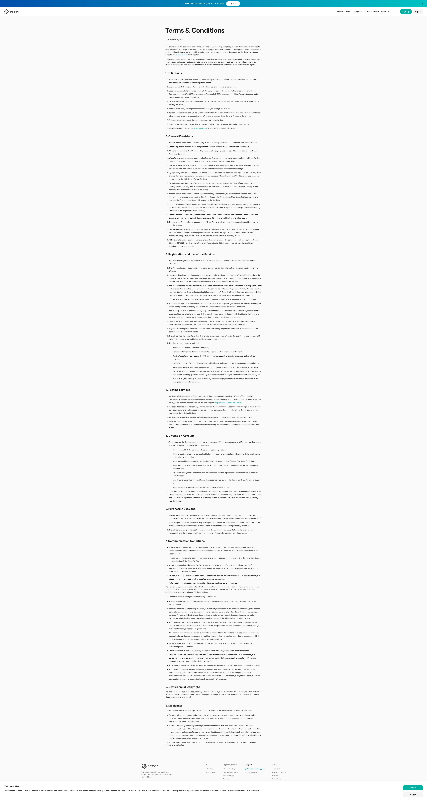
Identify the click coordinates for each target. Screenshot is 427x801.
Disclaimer (275, 776)
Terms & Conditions (279, 772)
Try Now (233, 3)
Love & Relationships (230, 772)
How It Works (211, 772)
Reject (413, 794)
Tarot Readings (228, 776)
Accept (413, 787)
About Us (209, 769)
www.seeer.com (180, 55)
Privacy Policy (276, 769)
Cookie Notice (255, 791)
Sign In (418, 11)
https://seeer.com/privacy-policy (228, 403)
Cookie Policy (276, 779)
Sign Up (406, 11)
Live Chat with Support (255, 769)
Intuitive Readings (229, 769)
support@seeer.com (252, 772)
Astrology (226, 779)
